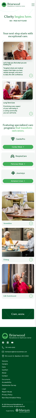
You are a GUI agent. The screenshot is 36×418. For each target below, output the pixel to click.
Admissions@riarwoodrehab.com (16, 352)
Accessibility (6, 382)
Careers (5, 364)
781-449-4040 (10, 347)
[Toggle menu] (33, 5)
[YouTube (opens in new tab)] (12, 342)
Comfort (5, 370)
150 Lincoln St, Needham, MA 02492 (17, 356)
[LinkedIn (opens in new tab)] (8, 342)
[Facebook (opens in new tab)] (3, 342)
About (4, 373)
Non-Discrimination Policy (11, 398)
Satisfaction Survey (9, 385)
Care (3, 367)
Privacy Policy (7, 395)
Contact (5, 376)
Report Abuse (7, 392)
